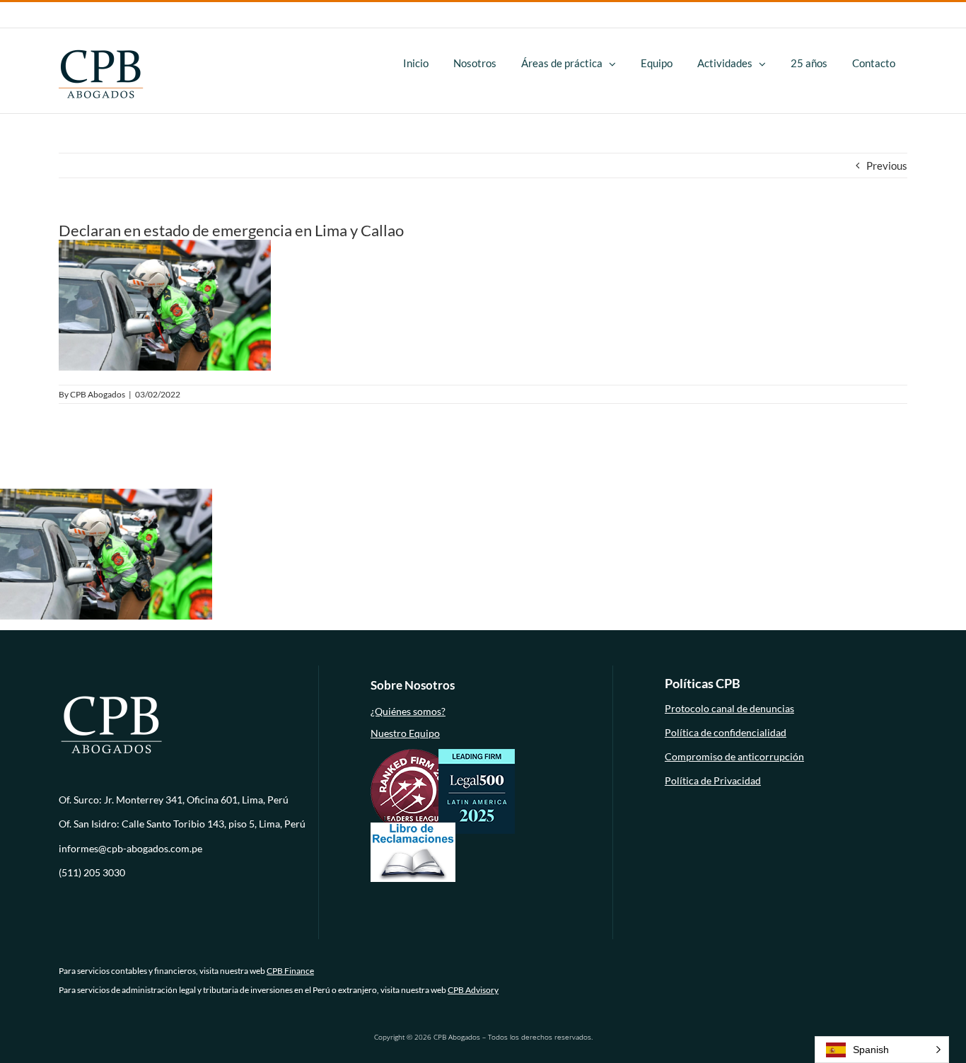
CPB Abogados (97, 394)
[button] (881, 1049)
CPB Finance (290, 970)
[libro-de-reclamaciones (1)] (413, 826)
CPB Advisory (473, 989)
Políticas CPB (702, 683)
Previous (886, 165)
